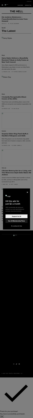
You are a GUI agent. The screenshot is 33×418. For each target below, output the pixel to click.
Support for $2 (16, 216)
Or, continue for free (16, 226)
